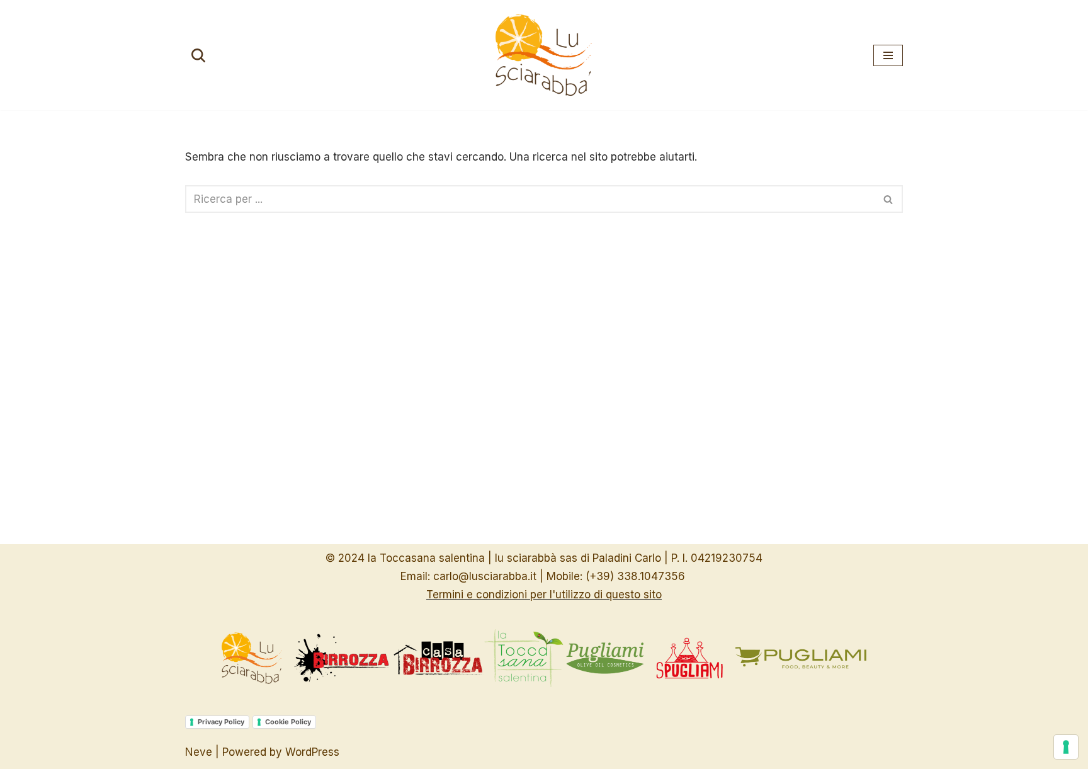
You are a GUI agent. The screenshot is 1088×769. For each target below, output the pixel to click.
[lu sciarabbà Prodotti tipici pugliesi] (544, 55)
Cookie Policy (288, 721)
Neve (198, 752)
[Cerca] (198, 55)
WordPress (312, 752)
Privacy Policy (221, 721)
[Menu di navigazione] (888, 55)
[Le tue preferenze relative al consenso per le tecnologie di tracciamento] (1066, 747)
